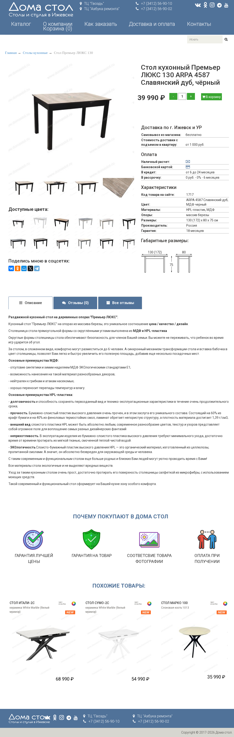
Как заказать (100, 24)
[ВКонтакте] (11, 268)
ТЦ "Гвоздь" (94, 3)
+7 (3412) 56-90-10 (156, 3)
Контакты (199, 24)
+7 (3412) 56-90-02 (156, 9)
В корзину (213, 97)
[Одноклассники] (17, 268)
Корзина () (57, 28)
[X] (30, 268)
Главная (11, 53)
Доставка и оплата (152, 24)
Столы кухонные (35, 53)
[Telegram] (37, 268)
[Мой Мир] (24, 268)
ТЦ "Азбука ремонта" (102, 9)
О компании (57, 24)
